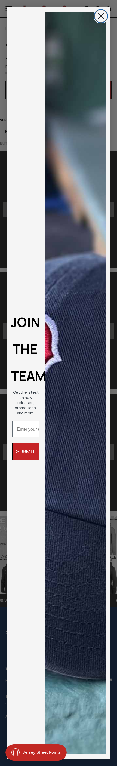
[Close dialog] (101, 16)
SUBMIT (26, 451)
